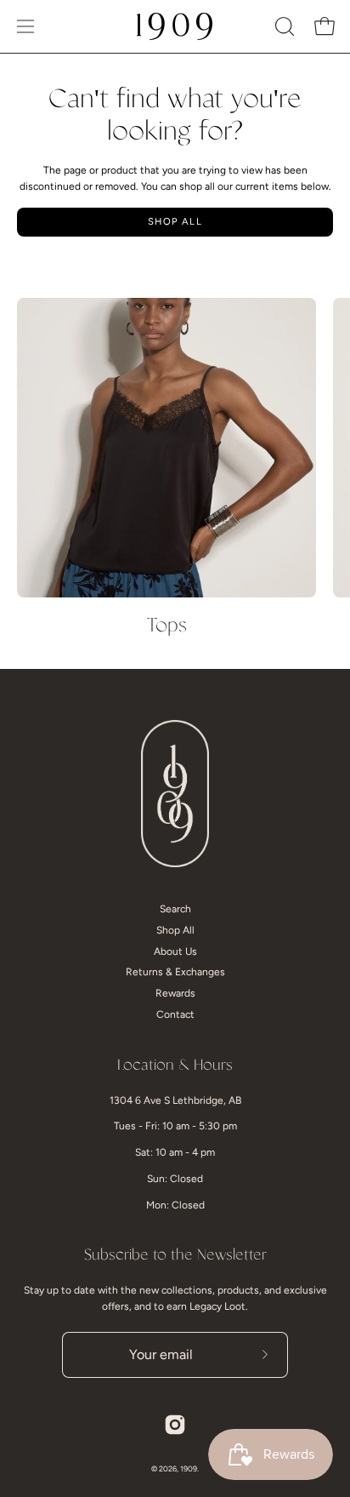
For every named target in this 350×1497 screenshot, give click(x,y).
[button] (283, 26)
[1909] (175, 26)
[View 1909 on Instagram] (175, 1424)
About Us (175, 951)
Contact (175, 1014)
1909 (188, 1468)
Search (175, 909)
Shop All (175, 221)
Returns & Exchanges (175, 972)
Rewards (175, 993)
